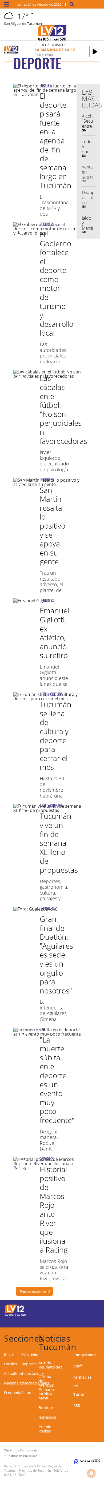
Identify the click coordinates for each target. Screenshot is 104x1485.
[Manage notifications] (91, 1473)
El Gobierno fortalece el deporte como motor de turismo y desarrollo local (56, 283)
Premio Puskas (45, 1429)
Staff (77, 1366)
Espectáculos (33, 1373)
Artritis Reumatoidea (50, 1365)
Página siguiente (33, 1291)
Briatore (46, 1407)
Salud (26, 1392)
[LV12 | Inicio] (98, 1337)
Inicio (9, 1354)
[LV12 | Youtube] (92, 1319)
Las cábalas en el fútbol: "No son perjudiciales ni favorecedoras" (65, 409)
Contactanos (85, 1354)
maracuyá (47, 1417)
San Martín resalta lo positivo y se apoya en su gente (52, 526)
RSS (76, 1405)
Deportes (29, 1363)
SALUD (44, 1029)
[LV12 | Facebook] (81, 1309)
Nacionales (14, 1383)
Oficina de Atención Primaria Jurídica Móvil (46, 1387)
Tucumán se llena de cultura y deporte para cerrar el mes (55, 735)
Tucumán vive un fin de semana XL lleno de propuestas (59, 843)
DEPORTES (47, 224)
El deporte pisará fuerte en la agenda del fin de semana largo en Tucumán (55, 140)
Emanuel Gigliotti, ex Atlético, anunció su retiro (54, 632)
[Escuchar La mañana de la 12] (95, 51)
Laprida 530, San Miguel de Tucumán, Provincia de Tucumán (33, 1468)
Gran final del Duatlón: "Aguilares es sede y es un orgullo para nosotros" (56, 955)
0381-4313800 (15, 1474)
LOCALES (45, 85)
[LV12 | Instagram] (81, 1319)
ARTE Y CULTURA (51, 694)
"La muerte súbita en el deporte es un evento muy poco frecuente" (57, 1080)
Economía (12, 1392)
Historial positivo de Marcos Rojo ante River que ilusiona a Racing (54, 1209)
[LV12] (15, 1315)
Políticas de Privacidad (22, 1456)
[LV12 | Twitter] (92, 1309)
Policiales (29, 1354)
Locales (10, 1363)
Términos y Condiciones (20, 1450)
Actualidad (13, 1373)
